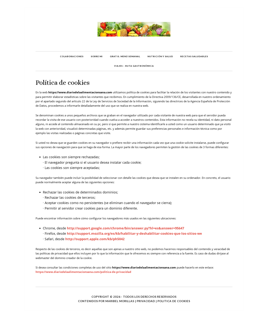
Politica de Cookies (174, 301)
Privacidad (146, 301)
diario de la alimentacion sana (134, 29)
